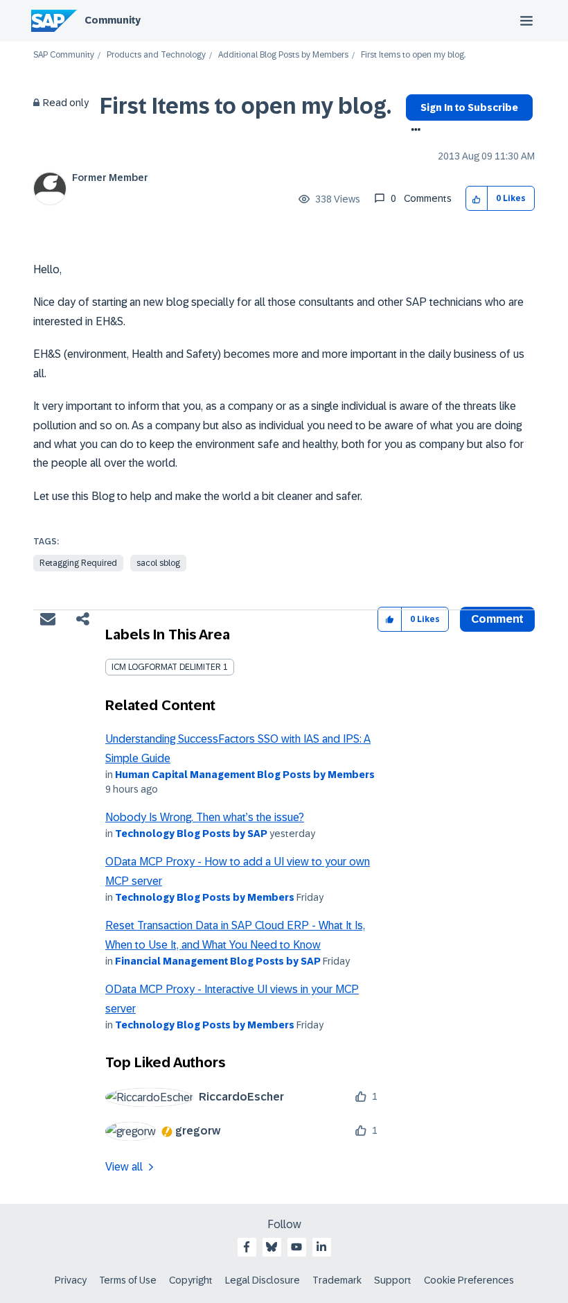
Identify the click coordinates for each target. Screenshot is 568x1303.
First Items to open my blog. (245, 106)
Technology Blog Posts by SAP (191, 833)
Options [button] (413, 131)
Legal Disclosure (262, 1280)
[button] (477, 199)
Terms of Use (128, 1280)
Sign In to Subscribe (469, 107)
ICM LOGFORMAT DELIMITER (166, 667)
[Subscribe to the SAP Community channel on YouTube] (296, 1246)
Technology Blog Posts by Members (204, 897)
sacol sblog (158, 563)
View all (124, 1167)
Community (113, 20)
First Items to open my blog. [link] (413, 55)
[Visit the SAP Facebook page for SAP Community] (246, 1246)
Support (392, 1280)
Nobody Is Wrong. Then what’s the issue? (204, 817)
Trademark (337, 1280)
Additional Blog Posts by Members (283, 55)
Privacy (71, 1280)
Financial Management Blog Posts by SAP (218, 961)
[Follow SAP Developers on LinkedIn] (321, 1246)
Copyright (191, 1280)
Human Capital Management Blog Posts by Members (245, 774)
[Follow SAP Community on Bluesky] (271, 1246)
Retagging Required (78, 563)
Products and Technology (156, 55)
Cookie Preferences (469, 1280)
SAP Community (63, 55)
